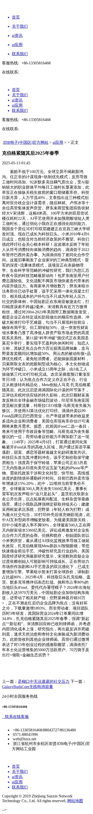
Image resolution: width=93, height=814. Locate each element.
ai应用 (58, 142)
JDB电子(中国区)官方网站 (25, 142)
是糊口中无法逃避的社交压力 (43, 681)
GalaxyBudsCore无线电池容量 (27, 687)
